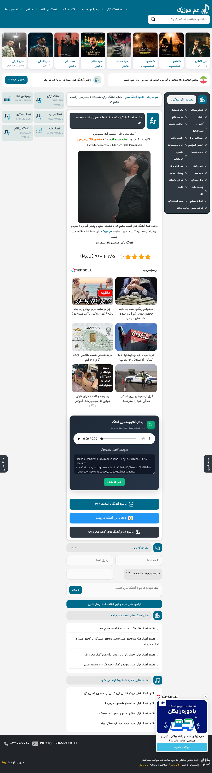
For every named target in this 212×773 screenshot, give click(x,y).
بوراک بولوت (176, 166)
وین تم (144, 764)
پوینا (4, 762)
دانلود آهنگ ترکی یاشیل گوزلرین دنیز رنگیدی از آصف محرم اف (120, 654)
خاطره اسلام (196, 201)
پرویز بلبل (198, 173)
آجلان (200, 117)
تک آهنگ (69, 9)
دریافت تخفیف (182, 747)
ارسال (75, 590)
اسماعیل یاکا (196, 138)
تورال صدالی (197, 180)
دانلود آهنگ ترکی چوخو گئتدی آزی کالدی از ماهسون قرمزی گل (119, 693)
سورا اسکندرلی (175, 201)
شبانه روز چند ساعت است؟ (143, 573)
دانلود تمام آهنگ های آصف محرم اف (111, 531)
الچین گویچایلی (195, 145)
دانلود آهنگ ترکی (116, 9)
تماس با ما (11, 9)
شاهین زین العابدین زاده (190, 208)
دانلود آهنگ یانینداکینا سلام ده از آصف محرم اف (127, 628)
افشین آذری (176, 138)
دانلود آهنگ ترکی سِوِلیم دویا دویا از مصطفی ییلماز (126, 723)
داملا (180, 187)
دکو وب (175, 764)
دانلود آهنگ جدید (140, 139)
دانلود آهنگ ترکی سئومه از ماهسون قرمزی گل (129, 703)
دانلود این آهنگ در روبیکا (111, 518)
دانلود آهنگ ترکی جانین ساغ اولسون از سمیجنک (127, 713)
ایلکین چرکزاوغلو (178, 155)
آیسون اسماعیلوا (198, 127)
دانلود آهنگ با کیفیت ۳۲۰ (111, 503)
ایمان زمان (197, 166)
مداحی (29, 9)
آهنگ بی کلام (48, 9)
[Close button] (206, 697)
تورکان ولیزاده (176, 180)
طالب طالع (177, 117)
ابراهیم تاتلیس (175, 124)
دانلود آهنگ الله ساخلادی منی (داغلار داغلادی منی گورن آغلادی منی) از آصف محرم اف (117, 641)
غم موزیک (193, 10)
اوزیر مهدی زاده (175, 145)
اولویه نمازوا (197, 152)
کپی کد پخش (114, 482)
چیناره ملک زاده (197, 190)
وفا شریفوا (177, 110)
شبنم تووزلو (197, 110)
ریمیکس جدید (90, 9)
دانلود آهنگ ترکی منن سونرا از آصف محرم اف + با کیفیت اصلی (119, 664)
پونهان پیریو (176, 173)
